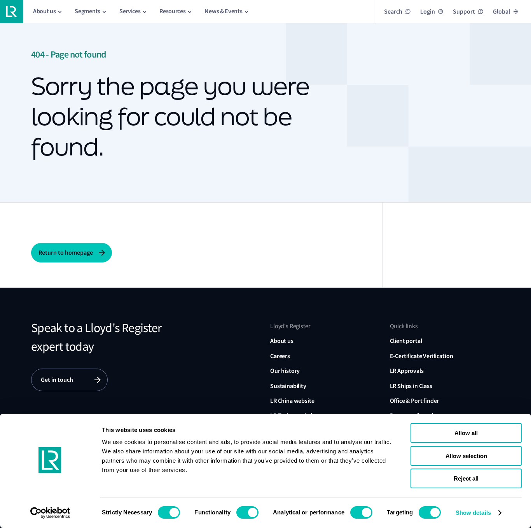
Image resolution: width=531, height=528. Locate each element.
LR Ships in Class (411, 386)
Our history (285, 371)
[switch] (247, 512)
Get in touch (57, 380)
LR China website (292, 401)
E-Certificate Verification (421, 356)
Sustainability (288, 386)
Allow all (466, 433)
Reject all (466, 478)
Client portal (406, 341)
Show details (473, 512)
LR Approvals (407, 371)
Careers (280, 356)
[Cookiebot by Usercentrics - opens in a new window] (50, 513)
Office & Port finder (414, 401)
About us (281, 341)
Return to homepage (65, 252)
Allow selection (466, 456)
